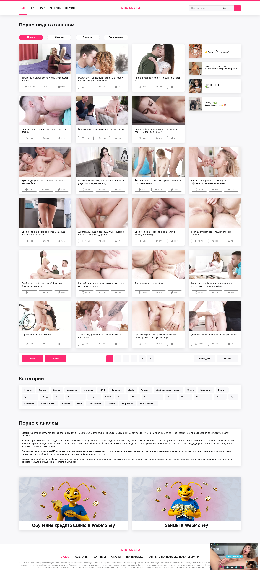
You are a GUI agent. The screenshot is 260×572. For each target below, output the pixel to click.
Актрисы (55, 8)
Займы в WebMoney (186, 525)
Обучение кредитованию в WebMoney (73, 525)
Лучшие (59, 37)
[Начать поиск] (237, 8)
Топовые (87, 37)
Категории (38, 8)
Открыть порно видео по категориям (174, 557)
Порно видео (135, 557)
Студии (70, 8)
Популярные (116, 37)
